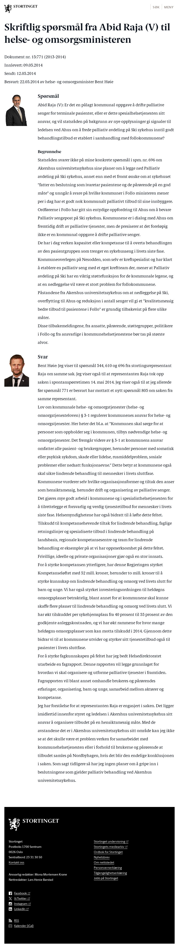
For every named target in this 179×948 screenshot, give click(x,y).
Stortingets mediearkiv (109, 847)
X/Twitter (20, 898)
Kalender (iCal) (24, 925)
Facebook (20, 893)
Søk (156, 7)
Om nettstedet (104, 862)
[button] (156, 7)
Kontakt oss (16, 862)
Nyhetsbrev (102, 857)
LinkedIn (19, 909)
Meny (169, 7)
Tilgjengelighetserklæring (110, 873)
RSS (16, 920)
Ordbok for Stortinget (108, 852)
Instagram (21, 903)
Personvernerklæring (108, 867)
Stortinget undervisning (109, 841)
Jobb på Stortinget (106, 878)
